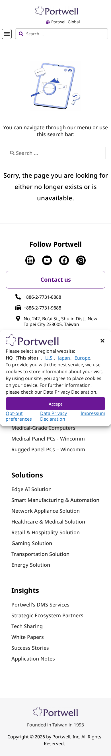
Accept (55, 403)
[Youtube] (47, 260)
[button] (102, 341)
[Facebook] (64, 260)
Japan (64, 358)
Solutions (27, 474)
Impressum (93, 413)
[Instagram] (81, 260)
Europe (82, 358)
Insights (25, 590)
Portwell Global (65, 21)
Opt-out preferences (19, 416)
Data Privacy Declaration (53, 416)
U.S (48, 358)
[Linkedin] (30, 260)
